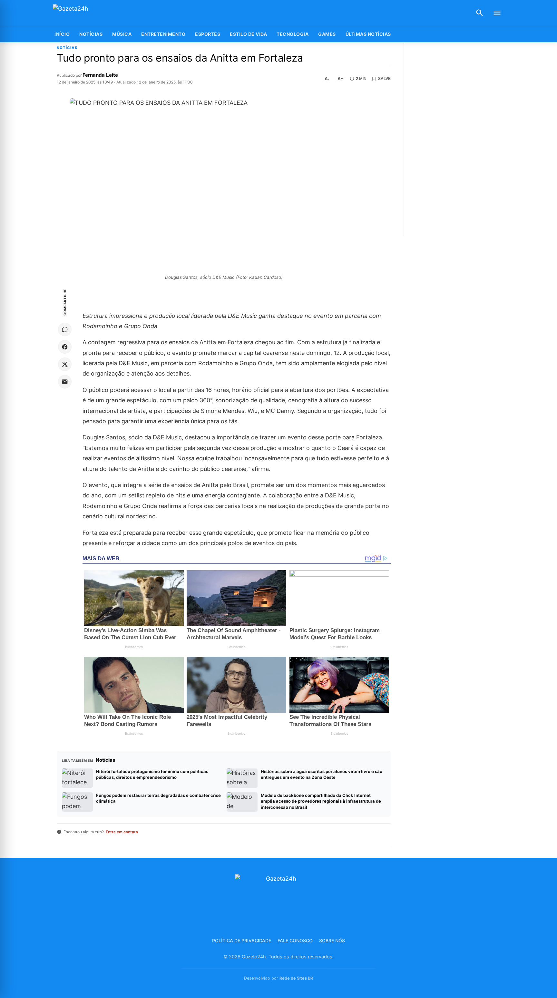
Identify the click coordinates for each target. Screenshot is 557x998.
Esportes (207, 34)
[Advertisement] (457, 139)
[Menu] (497, 13)
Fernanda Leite (100, 75)
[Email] (65, 381)
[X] (65, 364)
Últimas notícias (368, 34)
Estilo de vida (248, 34)
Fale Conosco (295, 940)
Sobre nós (332, 940)
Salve (384, 78)
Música (122, 34)
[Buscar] (480, 13)
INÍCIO (62, 34)
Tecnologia (292, 34)
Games (327, 34)
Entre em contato (122, 831)
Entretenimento (163, 34)
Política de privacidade (241, 940)
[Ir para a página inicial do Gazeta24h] (93, 13)
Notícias (91, 34)
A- (327, 78)
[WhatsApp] (65, 329)
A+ (340, 78)
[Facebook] (65, 347)
